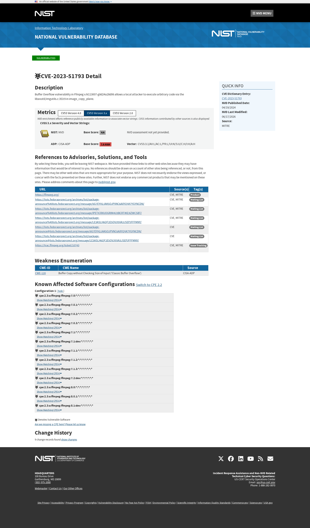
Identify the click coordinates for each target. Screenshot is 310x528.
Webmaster (41, 488)
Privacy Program (74, 502)
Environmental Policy (164, 502)
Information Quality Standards (214, 502)
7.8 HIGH (105, 144)
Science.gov (256, 502)
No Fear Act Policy (134, 502)
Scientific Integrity (186, 502)
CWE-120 (40, 273)
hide (60, 291)
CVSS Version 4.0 (71, 113)
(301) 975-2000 (43, 482)
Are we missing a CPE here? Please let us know (60, 424)
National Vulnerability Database (76, 37)
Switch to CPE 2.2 (149, 285)
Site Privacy (43, 502)
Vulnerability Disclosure (111, 502)
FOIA (148, 502)
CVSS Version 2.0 (123, 113)
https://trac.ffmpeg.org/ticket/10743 (57, 245)
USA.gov (268, 502)
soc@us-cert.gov (266, 482)
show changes (69, 439)
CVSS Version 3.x (97, 113)
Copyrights (91, 502)
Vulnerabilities (46, 58)
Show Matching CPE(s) (48, 300)
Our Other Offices (72, 488)
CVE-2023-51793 (232, 98)
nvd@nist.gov (106, 182)
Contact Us (55, 488)
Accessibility (57, 502)
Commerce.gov (240, 502)
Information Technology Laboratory (59, 28)
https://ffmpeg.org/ (47, 195)
